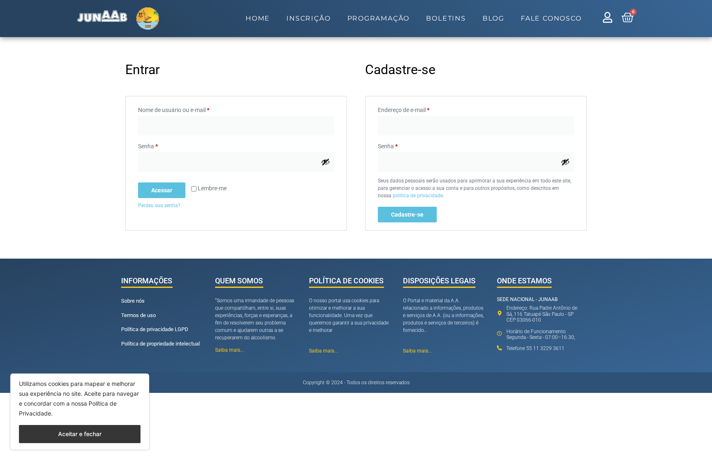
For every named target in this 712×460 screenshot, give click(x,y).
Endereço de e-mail (418, 108)
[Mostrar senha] (325, 161)
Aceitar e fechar (79, 433)
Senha (162, 144)
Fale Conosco (551, 18)
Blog (493, 18)
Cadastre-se (407, 214)
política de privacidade (418, 195)
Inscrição (308, 18)
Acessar (161, 190)
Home (258, 18)
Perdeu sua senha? (159, 205)
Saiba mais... (229, 350)
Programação (378, 18)
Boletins (446, 18)
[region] (79, 412)
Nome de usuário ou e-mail (188, 108)
